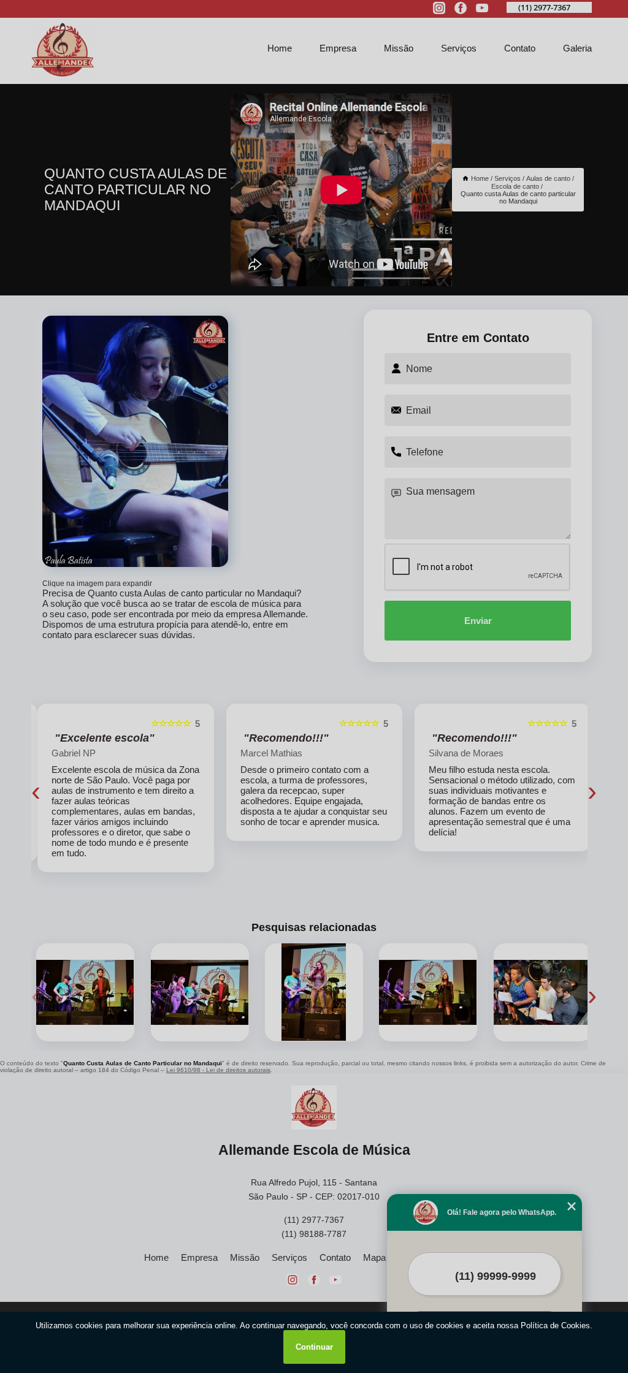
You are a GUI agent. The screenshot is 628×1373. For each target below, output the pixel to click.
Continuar (314, 1347)
